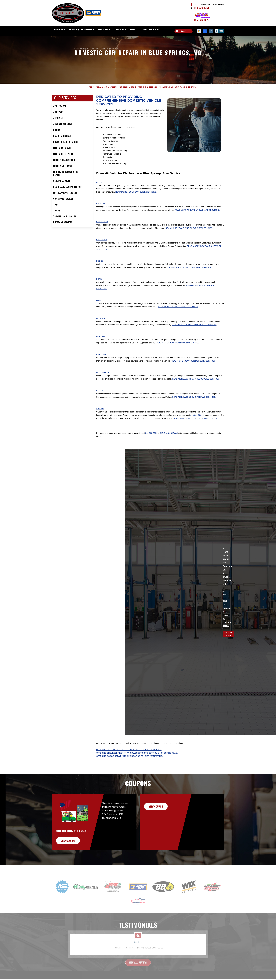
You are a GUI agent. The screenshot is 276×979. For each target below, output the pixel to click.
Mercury (101, 354)
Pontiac (100, 390)
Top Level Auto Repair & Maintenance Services (143, 87)
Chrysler (101, 240)
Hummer (100, 318)
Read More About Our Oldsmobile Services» (196, 379)
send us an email (169, 433)
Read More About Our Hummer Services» (194, 325)
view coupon (68, 841)
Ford (99, 279)
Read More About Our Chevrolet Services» (189, 228)
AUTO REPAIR (86, 29)
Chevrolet (102, 222)
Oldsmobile (102, 372)
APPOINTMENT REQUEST (151, 29)
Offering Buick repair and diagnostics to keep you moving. (129, 750)
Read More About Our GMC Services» (178, 307)
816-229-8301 (201, 7)
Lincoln (100, 336)
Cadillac (101, 203)
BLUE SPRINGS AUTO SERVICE (103, 87)
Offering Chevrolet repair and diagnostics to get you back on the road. (137, 753)
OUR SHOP (58, 29)
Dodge (99, 261)
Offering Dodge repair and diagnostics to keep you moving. (129, 756)
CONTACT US (119, 29)
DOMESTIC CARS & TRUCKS (182, 87)
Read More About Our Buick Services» (136, 192)
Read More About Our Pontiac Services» (194, 397)
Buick (99, 182)
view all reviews (138, 957)
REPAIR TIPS (103, 29)
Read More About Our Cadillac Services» (197, 210)
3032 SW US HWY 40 (94, 48)
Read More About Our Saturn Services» (195, 418)
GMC (98, 300)
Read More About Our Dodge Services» (190, 267)
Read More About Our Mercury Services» (193, 361)
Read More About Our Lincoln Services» (178, 343)
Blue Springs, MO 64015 (110, 48)
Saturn (100, 409)
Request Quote (228, 634)
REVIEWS (133, 29)
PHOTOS (72, 29)
